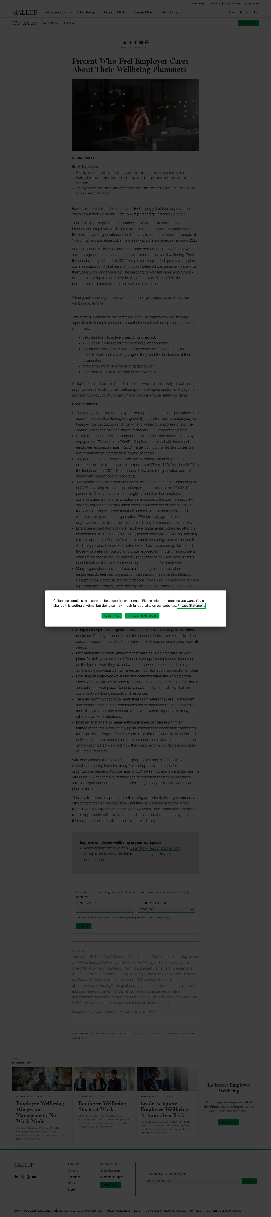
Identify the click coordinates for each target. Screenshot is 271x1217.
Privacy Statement (191, 605)
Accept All (111, 615)
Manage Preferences (142, 615)
